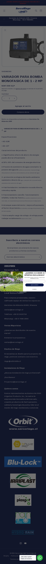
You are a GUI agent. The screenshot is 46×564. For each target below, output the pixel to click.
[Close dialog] (44, 273)
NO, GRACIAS (34, 289)
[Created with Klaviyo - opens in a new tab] (23, 291)
